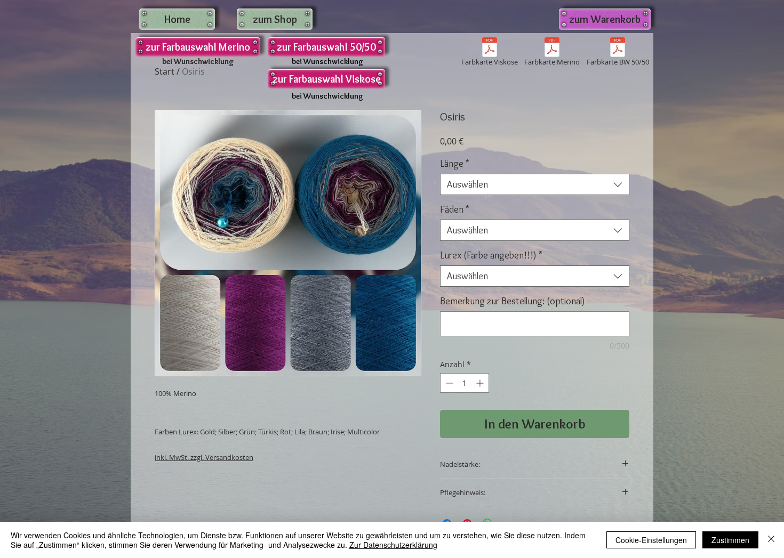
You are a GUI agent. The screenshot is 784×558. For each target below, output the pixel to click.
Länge (454, 163)
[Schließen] (771, 539)
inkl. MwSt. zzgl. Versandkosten (204, 457)
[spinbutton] (464, 383)
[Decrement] (448, 383)
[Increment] (480, 383)
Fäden (454, 209)
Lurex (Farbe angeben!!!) (491, 255)
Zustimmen (730, 540)
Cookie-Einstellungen (651, 540)
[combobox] (534, 184)
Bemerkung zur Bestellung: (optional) (512, 301)
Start (164, 71)
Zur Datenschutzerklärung (393, 544)
